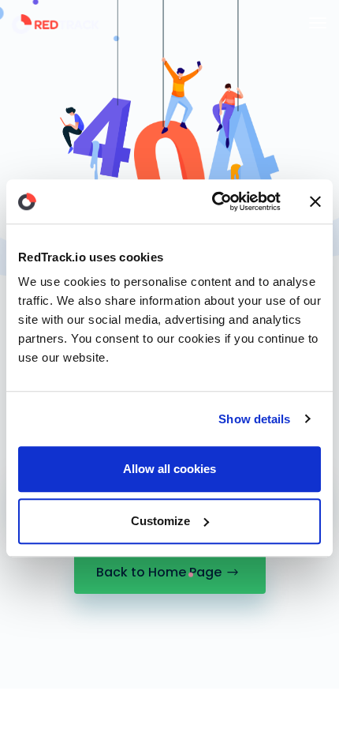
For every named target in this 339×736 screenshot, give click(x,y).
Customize (160, 521)
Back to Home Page (159, 572)
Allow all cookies (169, 468)
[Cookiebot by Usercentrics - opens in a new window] (213, 201)
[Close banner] (315, 201)
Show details (254, 419)
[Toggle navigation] (317, 23)
